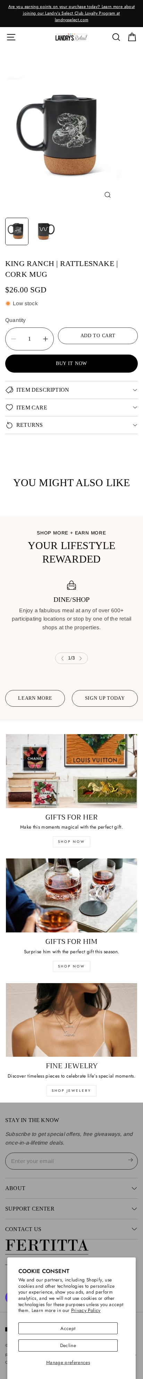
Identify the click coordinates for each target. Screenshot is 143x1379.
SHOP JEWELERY (71, 1090)
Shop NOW (71, 966)
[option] (71, 13)
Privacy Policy (86, 1310)
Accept (67, 1328)
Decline (68, 1345)
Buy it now (71, 363)
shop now (71, 841)
